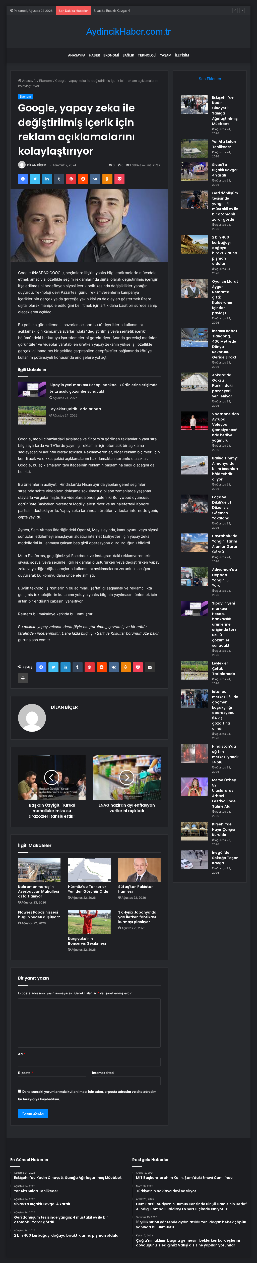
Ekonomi (111, 55)
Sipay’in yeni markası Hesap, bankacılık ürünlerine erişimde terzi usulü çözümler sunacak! (224, 624)
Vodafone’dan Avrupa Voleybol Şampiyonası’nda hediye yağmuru (225, 427)
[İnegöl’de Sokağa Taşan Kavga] (194, 859)
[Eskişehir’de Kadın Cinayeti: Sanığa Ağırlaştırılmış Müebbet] (194, 104)
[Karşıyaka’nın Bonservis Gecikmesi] (89, 922)
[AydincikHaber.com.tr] (128, 31)
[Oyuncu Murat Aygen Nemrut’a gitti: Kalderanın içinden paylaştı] (194, 288)
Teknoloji (147, 55)
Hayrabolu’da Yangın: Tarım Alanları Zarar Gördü (224, 543)
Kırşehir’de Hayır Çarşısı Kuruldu (223, 829)
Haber (94, 55)
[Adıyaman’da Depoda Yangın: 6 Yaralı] (194, 576)
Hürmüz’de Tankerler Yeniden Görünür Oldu (88, 889)
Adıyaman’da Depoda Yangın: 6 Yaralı (224, 577)
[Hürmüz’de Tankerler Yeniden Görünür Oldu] (89, 870)
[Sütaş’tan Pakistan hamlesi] (139, 870)
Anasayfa (76, 55)
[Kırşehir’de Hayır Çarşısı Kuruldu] (194, 831)
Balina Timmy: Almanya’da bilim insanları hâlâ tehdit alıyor (225, 469)
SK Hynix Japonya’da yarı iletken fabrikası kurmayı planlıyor (137, 917)
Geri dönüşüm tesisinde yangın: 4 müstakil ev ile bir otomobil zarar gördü (225, 206)
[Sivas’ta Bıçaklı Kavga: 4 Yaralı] (194, 171)
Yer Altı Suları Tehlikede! (224, 144)
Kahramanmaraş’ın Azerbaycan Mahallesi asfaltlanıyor (38, 891)
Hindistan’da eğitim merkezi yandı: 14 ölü (225, 754)
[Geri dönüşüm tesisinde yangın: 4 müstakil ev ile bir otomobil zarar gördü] (194, 200)
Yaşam (165, 55)
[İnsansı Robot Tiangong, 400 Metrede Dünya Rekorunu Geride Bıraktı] (194, 337)
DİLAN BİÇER (36, 165)
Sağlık (128, 55)
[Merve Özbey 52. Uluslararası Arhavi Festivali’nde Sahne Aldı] (194, 786)
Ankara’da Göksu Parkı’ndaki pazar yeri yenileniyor (222, 386)
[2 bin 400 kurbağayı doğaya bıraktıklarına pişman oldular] (194, 244)
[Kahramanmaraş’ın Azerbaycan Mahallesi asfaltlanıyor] (39, 870)
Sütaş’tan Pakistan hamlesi (136, 889)
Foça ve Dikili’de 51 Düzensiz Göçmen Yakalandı (221, 508)
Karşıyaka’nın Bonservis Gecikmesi (87, 941)
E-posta (25, 1073)
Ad (21, 1054)
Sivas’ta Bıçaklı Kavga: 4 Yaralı (116, 11)
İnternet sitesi (103, 1073)
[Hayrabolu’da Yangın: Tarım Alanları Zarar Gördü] (194, 542)
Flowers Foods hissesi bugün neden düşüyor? (39, 915)
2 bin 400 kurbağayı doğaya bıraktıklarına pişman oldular (224, 250)
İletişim (182, 55)
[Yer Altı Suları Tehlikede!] (194, 148)
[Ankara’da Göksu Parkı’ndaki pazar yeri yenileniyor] (194, 382)
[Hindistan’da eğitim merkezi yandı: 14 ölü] (194, 753)
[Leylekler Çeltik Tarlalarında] (32, 415)
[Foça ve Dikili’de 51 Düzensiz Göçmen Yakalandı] (194, 504)
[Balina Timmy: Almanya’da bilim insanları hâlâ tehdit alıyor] (194, 465)
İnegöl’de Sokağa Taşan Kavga (225, 858)
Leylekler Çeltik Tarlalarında (75, 408)
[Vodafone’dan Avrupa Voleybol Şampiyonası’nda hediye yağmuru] (194, 420)
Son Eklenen (210, 78)
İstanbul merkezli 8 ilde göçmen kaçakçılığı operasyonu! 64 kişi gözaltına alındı (225, 710)
